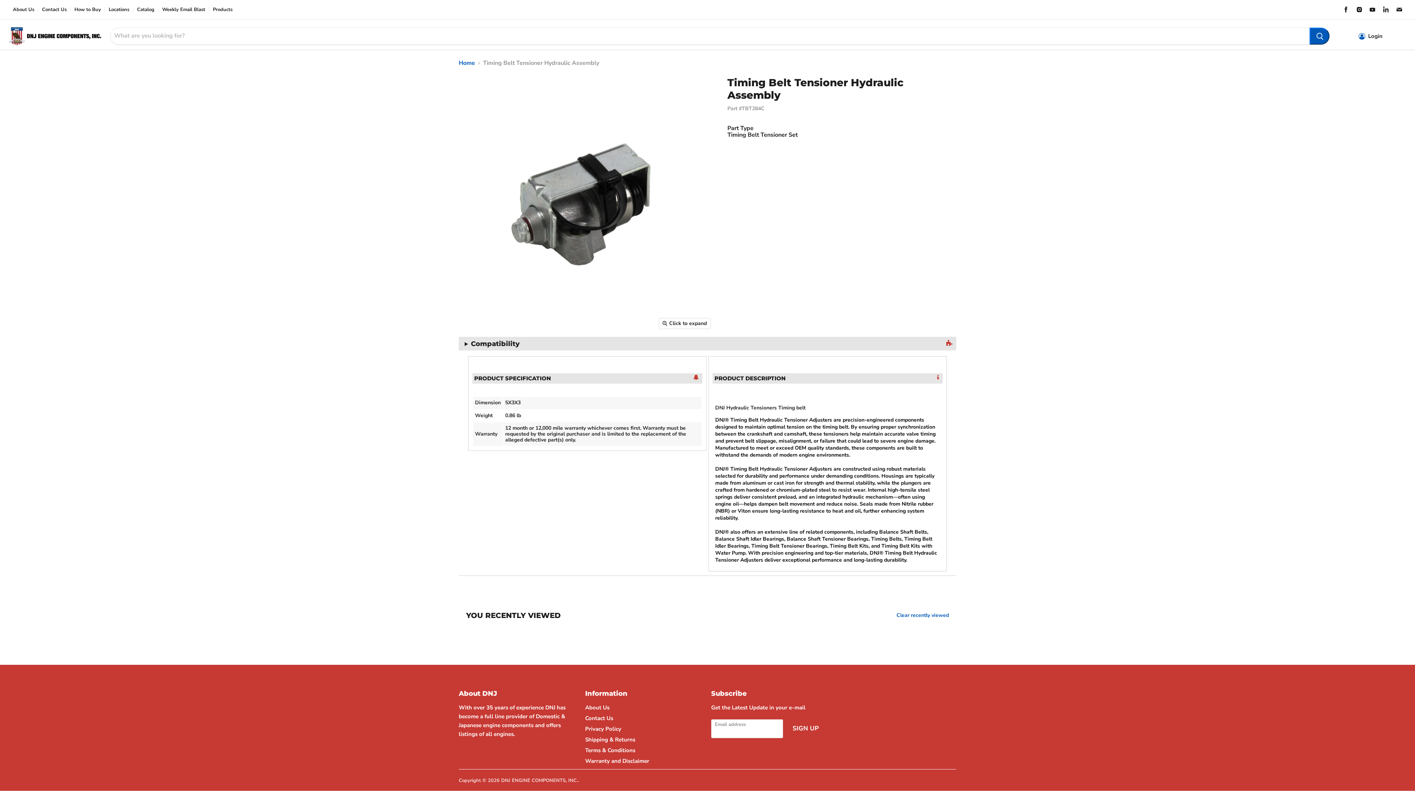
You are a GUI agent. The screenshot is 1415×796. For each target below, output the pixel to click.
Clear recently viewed (923, 615)
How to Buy (87, 10)
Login (1375, 36)
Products (223, 10)
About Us (23, 10)
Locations (119, 10)
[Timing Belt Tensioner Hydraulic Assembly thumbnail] (459, 354)
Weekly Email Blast (183, 10)
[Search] (1320, 36)
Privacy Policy (603, 729)
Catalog (145, 10)
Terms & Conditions (610, 750)
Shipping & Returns (610, 739)
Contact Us (54, 10)
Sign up (806, 728)
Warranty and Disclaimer (617, 761)
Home (467, 63)
